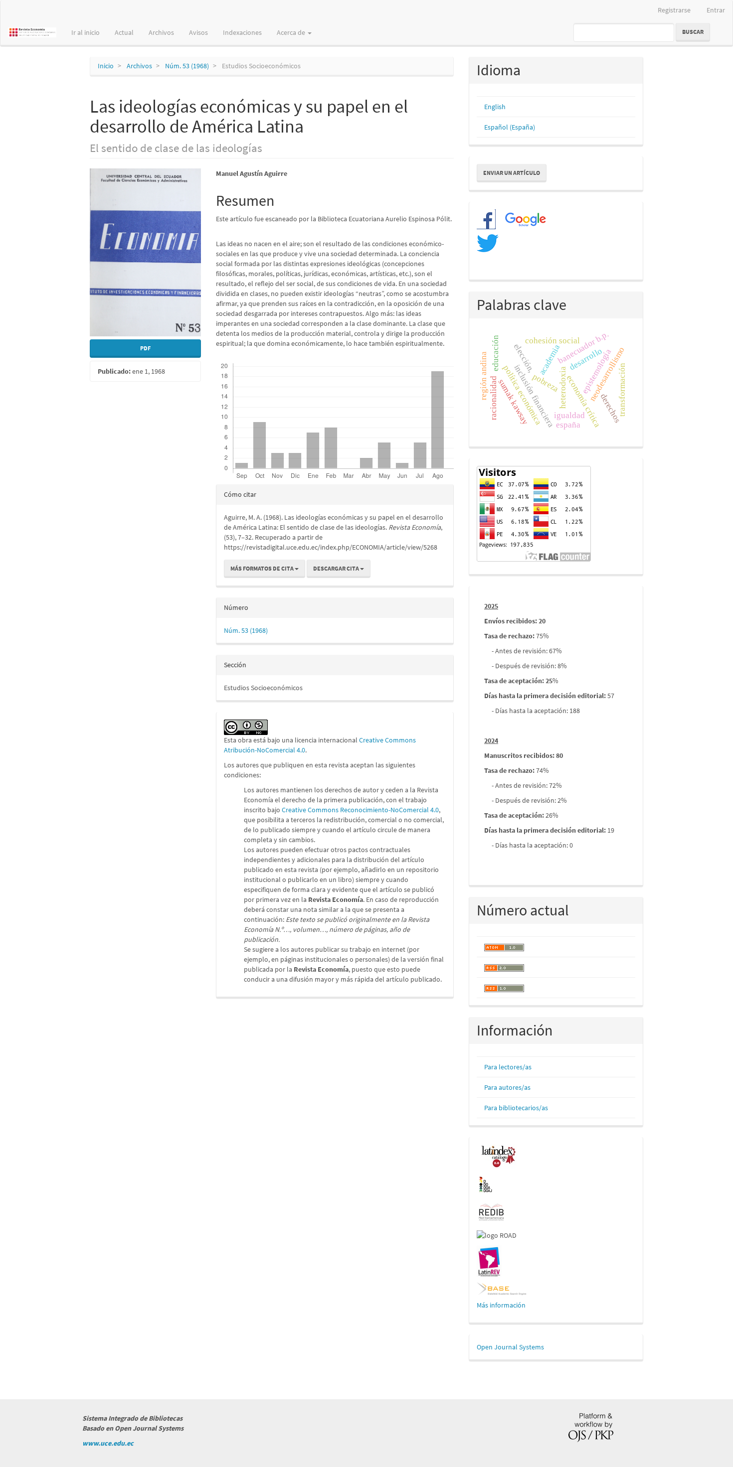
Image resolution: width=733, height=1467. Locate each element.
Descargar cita (336, 568)
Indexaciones (242, 32)
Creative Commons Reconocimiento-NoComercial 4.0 (360, 809)
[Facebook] (486, 218)
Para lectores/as (508, 1066)
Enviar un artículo (511, 172)
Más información (501, 1305)
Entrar (716, 9)
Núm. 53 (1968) (187, 65)
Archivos (161, 32)
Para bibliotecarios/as (516, 1107)
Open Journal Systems (510, 1346)
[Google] (522, 218)
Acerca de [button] (292, 32)
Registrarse (674, 9)
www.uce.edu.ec (108, 1443)
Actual (124, 32)
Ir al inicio (85, 32)
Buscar (693, 31)
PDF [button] (145, 348)
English (495, 106)
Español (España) (509, 127)
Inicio (106, 65)
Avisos (198, 32)
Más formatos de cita (262, 568)
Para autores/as (507, 1087)
